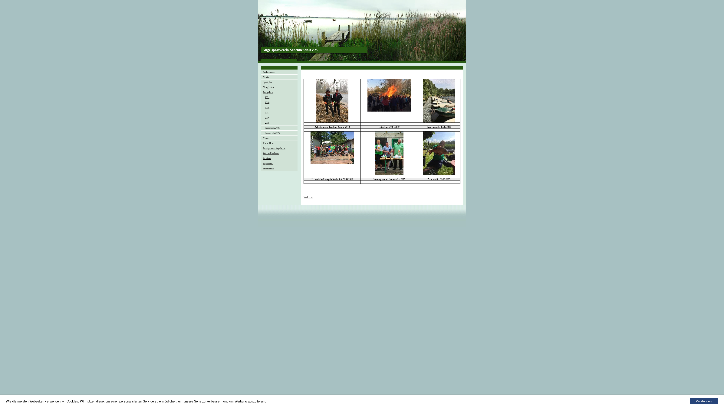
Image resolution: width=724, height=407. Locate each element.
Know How (268, 143)
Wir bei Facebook (271, 153)
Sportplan (267, 82)
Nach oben (308, 197)
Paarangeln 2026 (272, 133)
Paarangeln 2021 (272, 128)
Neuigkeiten (268, 87)
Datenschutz (268, 168)
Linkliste (267, 158)
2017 (267, 112)
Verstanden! (704, 401)
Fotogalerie (268, 92)
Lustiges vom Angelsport (274, 148)
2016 (267, 117)
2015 (267, 123)
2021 (267, 97)
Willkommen (269, 72)
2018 (267, 107)
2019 (267, 102)
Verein (266, 77)
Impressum (268, 163)
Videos (266, 138)
